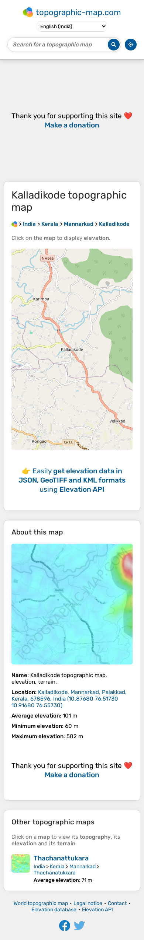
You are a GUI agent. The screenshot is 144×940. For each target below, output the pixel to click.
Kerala (57, 866)
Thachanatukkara (55, 873)
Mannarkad (82, 866)
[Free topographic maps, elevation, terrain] (14, 224)
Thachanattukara (61, 858)
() (69, 699)
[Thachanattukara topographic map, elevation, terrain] (20, 868)
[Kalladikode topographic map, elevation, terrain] (72, 604)
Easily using (72, 480)
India (39, 866)
